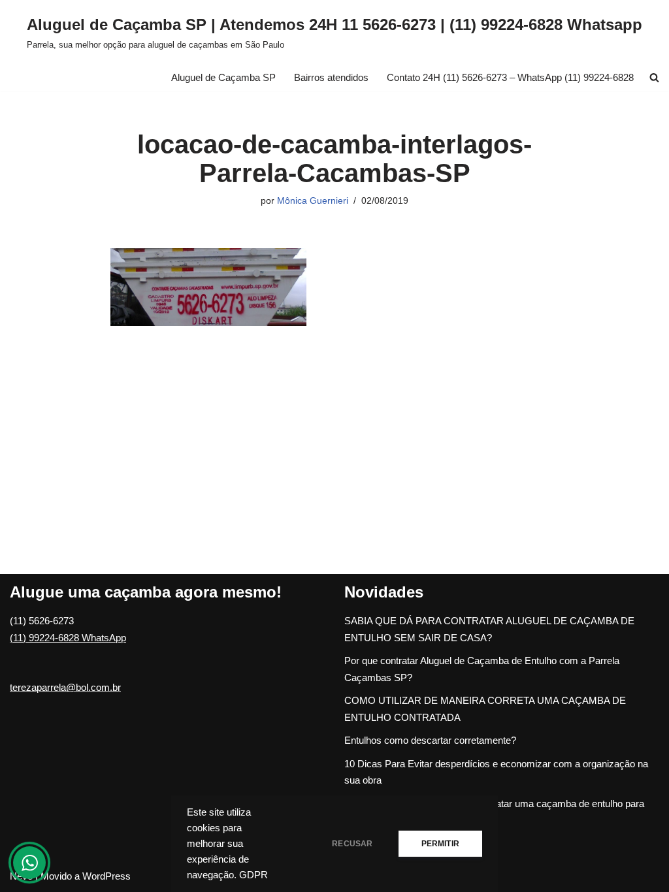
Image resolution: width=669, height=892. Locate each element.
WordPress (106, 876)
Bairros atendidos (331, 77)
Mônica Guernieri (312, 201)
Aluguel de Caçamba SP (223, 77)
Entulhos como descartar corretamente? (430, 740)
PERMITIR (440, 843)
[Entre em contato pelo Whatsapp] (29, 862)
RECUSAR (352, 843)
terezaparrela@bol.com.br (65, 687)
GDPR (253, 875)
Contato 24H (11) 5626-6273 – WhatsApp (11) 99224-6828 (510, 77)
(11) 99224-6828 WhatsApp (68, 637)
